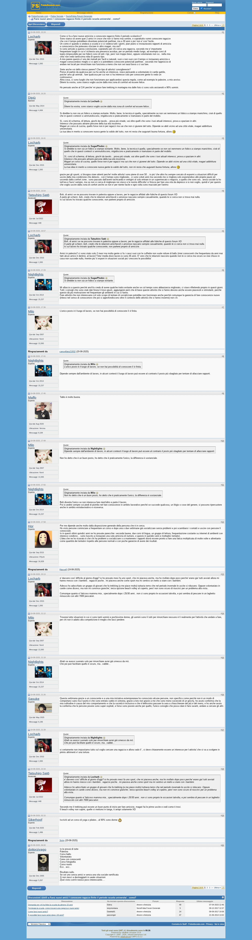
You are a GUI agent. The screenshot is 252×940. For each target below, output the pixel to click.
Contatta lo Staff (179, 924)
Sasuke (33, 699)
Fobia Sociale (57, 16)
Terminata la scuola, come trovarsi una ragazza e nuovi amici (53, 908)
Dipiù (32, 97)
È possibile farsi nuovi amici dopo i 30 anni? (46, 915)
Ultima (217, 25)
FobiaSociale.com (39, 16)
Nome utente (197, 2)
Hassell (63, 569)
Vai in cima (219, 924)
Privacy (209, 924)
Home (38, 13)
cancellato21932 (67, 351)
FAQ (217, 13)
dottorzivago (37, 849)
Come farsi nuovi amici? (38, 912)
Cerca (190, 13)
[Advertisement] (198, 56)
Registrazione (146, 13)
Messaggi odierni (85, 13)
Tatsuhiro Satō (38, 195)
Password (210, 2)
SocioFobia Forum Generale (79, 16)
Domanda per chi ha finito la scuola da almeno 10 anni (50, 905)
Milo (31, 311)
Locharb (34, 36)
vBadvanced (125, 937)
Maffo (32, 397)
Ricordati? (207, 9)
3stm (61, 840)
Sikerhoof (35, 819)
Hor (30, 526)
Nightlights (36, 274)
